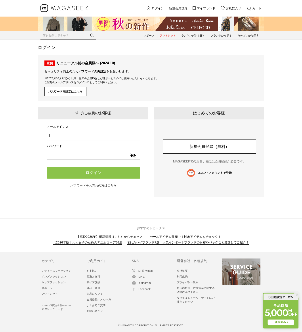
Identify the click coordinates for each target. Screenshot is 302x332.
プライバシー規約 (188, 282)
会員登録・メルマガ (99, 299)
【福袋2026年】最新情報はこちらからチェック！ (110, 236)
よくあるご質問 (96, 305)
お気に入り (233, 8)
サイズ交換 (93, 282)
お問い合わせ (95, 311)
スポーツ (47, 288)
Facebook (144, 289)
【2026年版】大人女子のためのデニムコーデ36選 (87, 242)
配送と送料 (93, 276)
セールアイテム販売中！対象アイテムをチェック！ (185, 236)
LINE (141, 276)
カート (257, 8)
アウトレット (50, 293)
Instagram (144, 283)
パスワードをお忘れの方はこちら (93, 185)
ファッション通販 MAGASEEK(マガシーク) (64, 8)
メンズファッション (54, 276)
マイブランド (206, 8)
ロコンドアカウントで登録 (214, 172)
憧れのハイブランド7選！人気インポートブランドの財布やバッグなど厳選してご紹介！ (188, 242)
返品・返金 (93, 288)
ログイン (158, 8)
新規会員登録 (178, 8)
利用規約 (182, 276)
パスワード (54, 146)
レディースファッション (56, 270)
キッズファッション (54, 282)
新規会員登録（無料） (209, 146)
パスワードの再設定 (92, 71)
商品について (95, 293)
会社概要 (182, 270)
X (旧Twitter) (145, 270)
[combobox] (93, 135)
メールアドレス (58, 126)
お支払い (92, 270)
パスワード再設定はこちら (65, 91)
